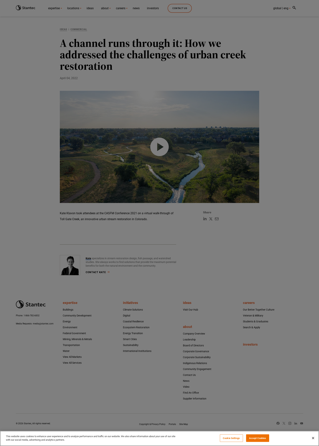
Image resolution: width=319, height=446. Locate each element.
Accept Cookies (257, 438)
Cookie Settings (231, 438)
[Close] (313, 438)
